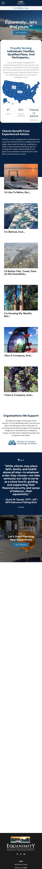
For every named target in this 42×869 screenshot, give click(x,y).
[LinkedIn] (24, 854)
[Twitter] (20, 854)
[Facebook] (17, 854)
